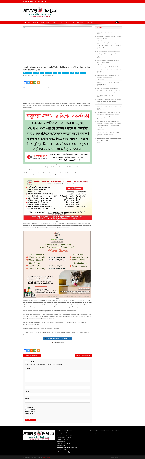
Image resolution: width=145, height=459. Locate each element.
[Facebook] (25, 81)
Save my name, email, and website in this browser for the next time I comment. (30, 411)
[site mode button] (117, 22)
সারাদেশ (54, 22)
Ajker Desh (38, 75)
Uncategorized (27, 72)
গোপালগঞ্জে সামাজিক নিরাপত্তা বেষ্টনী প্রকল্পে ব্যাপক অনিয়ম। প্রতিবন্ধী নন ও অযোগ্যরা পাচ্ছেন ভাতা (108, 76)
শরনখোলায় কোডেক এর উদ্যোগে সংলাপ (104, 32)
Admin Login (43, 1)
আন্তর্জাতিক (35, 22)
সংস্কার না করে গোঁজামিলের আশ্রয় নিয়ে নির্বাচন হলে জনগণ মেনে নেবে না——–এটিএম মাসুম (33, 355)
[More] (38, 81)
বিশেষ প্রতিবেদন (65, 72)
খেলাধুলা (47, 22)
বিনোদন (67, 22)
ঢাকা (59, 72)
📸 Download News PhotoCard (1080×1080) (58, 338)
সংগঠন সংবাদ (83, 72)
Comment (28, 368)
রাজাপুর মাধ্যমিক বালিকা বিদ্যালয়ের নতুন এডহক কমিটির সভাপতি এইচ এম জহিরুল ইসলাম (109, 83)
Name (27, 385)
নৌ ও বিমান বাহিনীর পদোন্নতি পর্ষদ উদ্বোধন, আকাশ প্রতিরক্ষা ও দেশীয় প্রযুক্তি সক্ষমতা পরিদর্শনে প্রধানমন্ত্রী (109, 133)
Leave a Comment (48, 75)
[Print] (31, 81)
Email (27, 391)
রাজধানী (72, 72)
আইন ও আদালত (48, 72)
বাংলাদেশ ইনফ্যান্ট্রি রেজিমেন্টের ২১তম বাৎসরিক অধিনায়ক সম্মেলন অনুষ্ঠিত (109, 107)
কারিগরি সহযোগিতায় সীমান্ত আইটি (116, 457)
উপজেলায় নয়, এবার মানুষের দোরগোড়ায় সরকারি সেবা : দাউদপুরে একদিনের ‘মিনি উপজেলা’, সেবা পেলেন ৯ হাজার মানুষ (109, 100)
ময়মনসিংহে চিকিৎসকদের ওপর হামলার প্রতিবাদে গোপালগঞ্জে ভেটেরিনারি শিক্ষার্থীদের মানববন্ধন (108, 61)
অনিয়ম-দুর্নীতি (36, 72)
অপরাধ (61, 22)
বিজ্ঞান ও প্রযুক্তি (79, 22)
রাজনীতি (42, 22)
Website (27, 398)
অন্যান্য (92, 22)
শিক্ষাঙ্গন (87, 22)
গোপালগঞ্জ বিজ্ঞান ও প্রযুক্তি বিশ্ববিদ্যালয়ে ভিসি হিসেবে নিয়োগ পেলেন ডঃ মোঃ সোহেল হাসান (109, 37)
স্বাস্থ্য (72, 22)
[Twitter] (28, 81)
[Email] (34, 81)
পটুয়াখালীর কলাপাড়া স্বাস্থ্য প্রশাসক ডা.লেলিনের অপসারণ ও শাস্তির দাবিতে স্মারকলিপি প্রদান (84, 355)
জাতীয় (29, 22)
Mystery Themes (46, 457)
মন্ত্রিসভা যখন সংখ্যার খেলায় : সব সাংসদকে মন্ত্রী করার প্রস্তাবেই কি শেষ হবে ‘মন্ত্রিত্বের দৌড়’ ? (109, 140)
